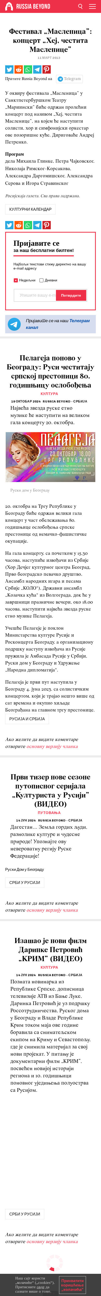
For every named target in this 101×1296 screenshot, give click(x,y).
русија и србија (27, 719)
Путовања (49, 813)
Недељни (27, 280)
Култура (49, 394)
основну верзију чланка (52, 746)
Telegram (72, 79)
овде (41, 1287)
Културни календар (30, 209)
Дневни (51, 280)
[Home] (9, 6)
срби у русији (24, 882)
